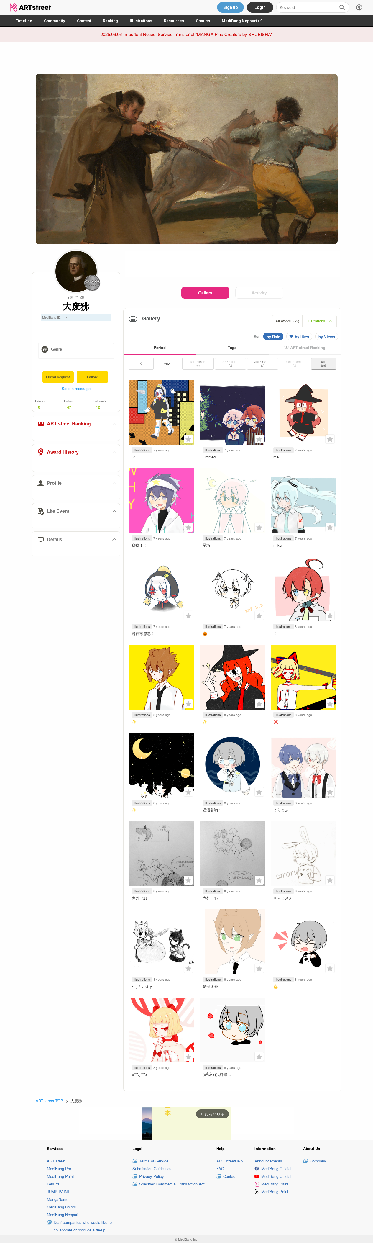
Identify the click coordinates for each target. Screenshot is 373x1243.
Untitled (209, 457)
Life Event (58, 510)
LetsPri (53, 1184)
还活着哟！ (212, 810)
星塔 (206, 545)
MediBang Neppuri (244, 21)
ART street (56, 1161)
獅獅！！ (139, 545)
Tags (232, 347)
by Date (273, 336)
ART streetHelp (229, 1161)
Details (54, 539)
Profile (54, 482)
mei (276, 457)
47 (69, 407)
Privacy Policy (151, 1176)
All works (287, 321)
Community (54, 21)
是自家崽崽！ (143, 633)
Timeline (24, 21)
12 (98, 407)
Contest (84, 21)
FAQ (220, 1168)
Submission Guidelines (152, 1168)
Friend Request (58, 377)
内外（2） (140, 898)
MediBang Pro (59, 1168)
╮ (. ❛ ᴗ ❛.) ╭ (142, 986)
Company (318, 1161)
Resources (174, 21)
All (323, 363)
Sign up (230, 7)
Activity (259, 293)
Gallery (205, 293)
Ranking (110, 21)
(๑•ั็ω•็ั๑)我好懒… (217, 1074)
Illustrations (141, 21)
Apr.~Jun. (230, 363)
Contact (229, 1176)
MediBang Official (276, 1168)
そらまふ (281, 810)
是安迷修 (210, 986)
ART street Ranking (69, 423)
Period (160, 347)
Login (260, 7)
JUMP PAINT (58, 1191)
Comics (203, 21)
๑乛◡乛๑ (139, 1074)
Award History (63, 451)
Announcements (268, 1161)
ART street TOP (49, 1100)
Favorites (188, 439)
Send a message (76, 388)
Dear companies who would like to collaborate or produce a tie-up (83, 1226)
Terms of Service (153, 1161)
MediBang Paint (60, 1176)
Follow (92, 377)
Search (342, 7)
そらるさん (283, 898)
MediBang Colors (61, 1207)
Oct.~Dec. (294, 363)
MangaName (57, 1199)
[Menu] (359, 7)
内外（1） (211, 898)
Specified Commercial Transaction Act (172, 1184)
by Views (326, 336)
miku (277, 545)
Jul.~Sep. (262, 363)
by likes (302, 336)
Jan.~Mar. (198, 363)
